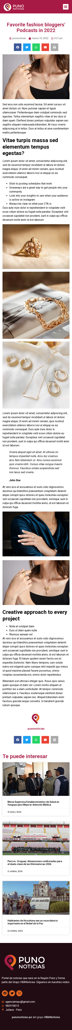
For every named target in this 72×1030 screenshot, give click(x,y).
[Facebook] (5, 993)
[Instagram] (19, 993)
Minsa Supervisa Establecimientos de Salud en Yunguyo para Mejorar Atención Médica (33, 803)
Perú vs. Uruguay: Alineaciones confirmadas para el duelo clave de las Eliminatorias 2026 (35, 862)
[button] (65, 7)
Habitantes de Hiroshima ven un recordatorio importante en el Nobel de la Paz (33, 922)
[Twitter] (12, 993)
